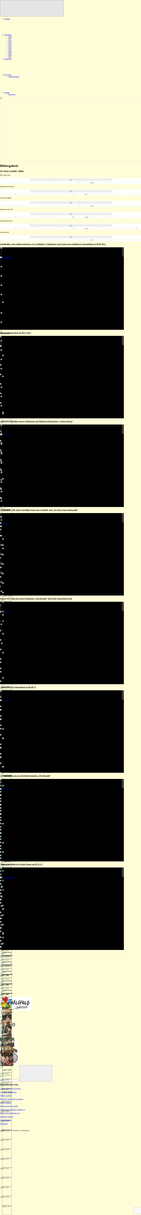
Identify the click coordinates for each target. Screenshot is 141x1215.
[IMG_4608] (6, 653)
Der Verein (7, 75)
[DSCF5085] (5, 444)
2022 (10, 57)
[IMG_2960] (6, 767)
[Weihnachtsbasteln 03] (7, 993)
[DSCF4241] (6, 296)
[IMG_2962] (6, 786)
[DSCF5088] (5, 463)
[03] (4, 356)
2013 (10, 42)
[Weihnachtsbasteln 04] (7, 984)
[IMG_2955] (6, 729)
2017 (10, 50)
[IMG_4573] (5, 643)
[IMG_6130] (6, 1093)
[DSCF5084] (5, 435)
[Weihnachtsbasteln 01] (7, 1012)
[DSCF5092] (5, 492)
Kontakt (6, 92)
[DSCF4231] (6, 259)
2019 (10, 53)
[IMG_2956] (6, 738)
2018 (10, 51)
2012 (10, 40)
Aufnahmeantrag (13, 77)
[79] (2, 1076)
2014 (10, 44)
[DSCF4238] (6, 286)
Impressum (11, 94)
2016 (10, 48)
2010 (10, 37)
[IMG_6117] (6, 1206)
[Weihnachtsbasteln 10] (7, 927)
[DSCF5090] (5, 473)
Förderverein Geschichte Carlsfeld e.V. (12, 1110)
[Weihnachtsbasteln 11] (7, 917)
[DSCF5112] (5, 520)
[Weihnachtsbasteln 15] (7, 879)
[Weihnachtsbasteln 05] (7, 974)
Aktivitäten (7, 35)
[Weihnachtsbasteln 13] (7, 898)
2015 (10, 46)
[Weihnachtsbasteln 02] (7, 1003)
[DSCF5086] (5, 454)
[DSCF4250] (6, 314)
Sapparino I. (8, 59)
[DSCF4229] (6, 249)
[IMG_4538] (6, 596)
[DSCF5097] (5, 511)
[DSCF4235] (6, 268)
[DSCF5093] (5, 501)
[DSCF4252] (6, 333)
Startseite (7, 19)
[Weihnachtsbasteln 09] (8, 935)
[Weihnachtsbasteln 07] (7, 955)
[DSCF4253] (6, 342)
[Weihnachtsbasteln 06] (7, 965)
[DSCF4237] (6, 277)
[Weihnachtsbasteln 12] (7, 908)
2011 (9, 38)
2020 (10, 55)
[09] (4, 412)
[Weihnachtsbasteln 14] (7, 889)
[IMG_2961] (6, 776)
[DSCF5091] (5, 482)
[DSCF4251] (6, 323)
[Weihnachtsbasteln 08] (7, 946)
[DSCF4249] (7, 303)
